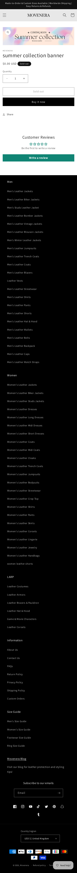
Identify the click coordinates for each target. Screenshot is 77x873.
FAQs (10, 666)
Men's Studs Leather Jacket (23, 207)
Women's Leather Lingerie (22, 539)
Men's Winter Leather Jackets (24, 240)
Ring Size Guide (16, 745)
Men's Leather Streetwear (22, 289)
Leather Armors (16, 594)
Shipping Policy (16, 690)
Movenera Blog (16, 759)
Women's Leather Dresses (22, 409)
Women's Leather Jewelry (22, 547)
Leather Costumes (17, 586)
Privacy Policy (15, 682)
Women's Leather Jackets (22, 384)
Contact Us (13, 658)
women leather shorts (20, 563)
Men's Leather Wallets (20, 329)
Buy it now (38, 102)
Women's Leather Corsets (22, 531)
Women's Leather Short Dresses (25, 433)
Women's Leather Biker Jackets (25, 393)
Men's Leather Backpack (21, 345)
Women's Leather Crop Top (22, 498)
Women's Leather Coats (21, 441)
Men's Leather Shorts (19, 313)
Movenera (24, 865)
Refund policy (39, 865)
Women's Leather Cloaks (21, 458)
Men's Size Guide (17, 721)
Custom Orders (16, 698)
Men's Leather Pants (18, 305)
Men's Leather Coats (19, 264)
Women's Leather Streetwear (24, 490)
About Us (12, 649)
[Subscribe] (59, 793)
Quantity (7, 71)
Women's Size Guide (18, 729)
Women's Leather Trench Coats (25, 466)
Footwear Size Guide (19, 737)
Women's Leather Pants (21, 515)
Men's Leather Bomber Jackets (25, 215)
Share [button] (10, 114)
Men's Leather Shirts (19, 297)
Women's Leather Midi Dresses (24, 425)
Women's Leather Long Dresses (25, 417)
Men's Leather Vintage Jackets (24, 223)
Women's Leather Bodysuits (23, 482)
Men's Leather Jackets (20, 191)
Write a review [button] (38, 158)
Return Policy (15, 674)
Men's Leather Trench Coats (23, 256)
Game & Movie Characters (22, 619)
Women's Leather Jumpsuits (23, 474)
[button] (4, 15)
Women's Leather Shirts (21, 506)
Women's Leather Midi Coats (23, 450)
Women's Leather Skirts (21, 523)
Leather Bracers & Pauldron (23, 602)
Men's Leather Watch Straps (23, 362)
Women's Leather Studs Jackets (25, 401)
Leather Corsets (16, 627)
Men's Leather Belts (18, 337)
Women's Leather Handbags (23, 555)
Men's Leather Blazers (20, 272)
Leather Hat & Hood (18, 610)
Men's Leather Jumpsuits (21, 248)
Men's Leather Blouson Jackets (25, 232)
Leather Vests (15, 280)
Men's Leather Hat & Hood (22, 321)
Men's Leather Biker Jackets (23, 199)
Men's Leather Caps (18, 354)
